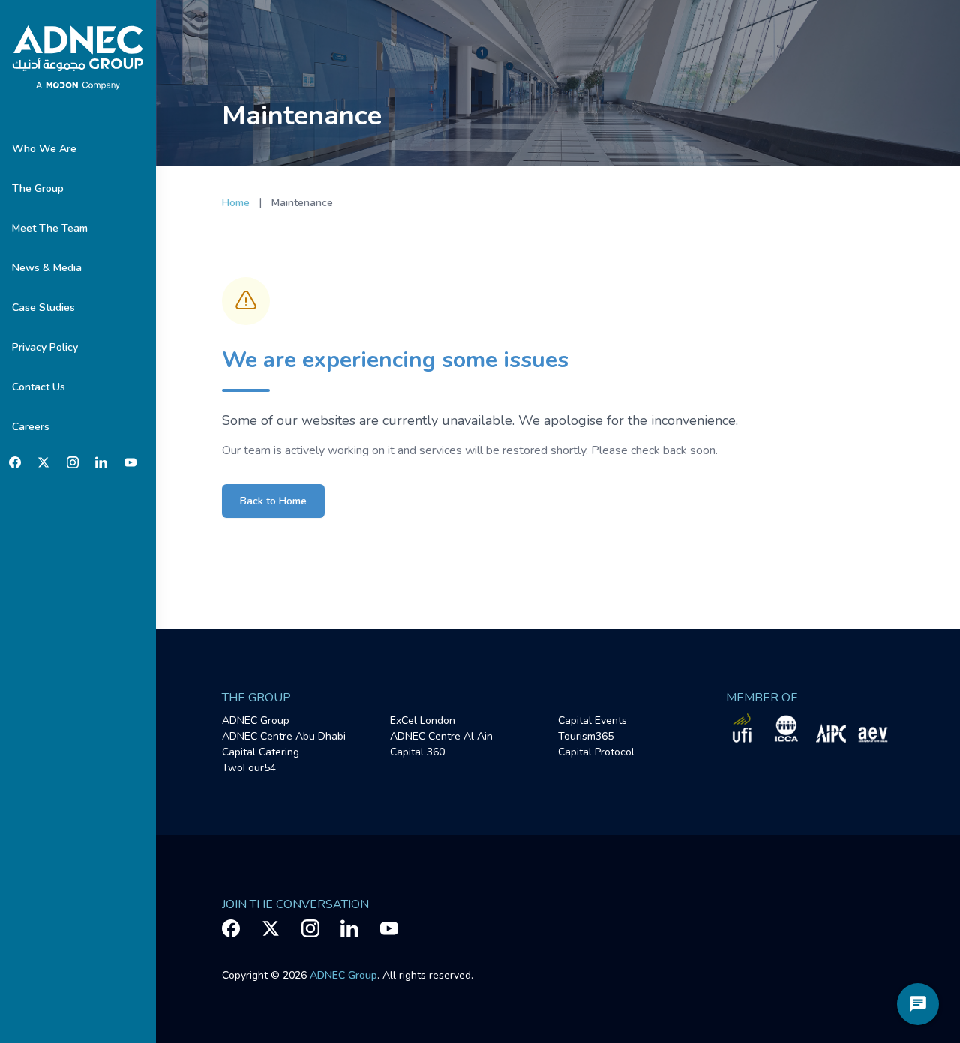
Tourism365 (586, 736)
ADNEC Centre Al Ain (441, 736)
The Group (38, 188)
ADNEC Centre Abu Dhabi (284, 736)
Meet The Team (50, 228)
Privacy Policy (45, 347)
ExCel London (422, 720)
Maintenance (302, 203)
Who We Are (44, 149)
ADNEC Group (256, 720)
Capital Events (592, 720)
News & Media (47, 268)
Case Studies (43, 307)
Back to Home (273, 501)
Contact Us (38, 387)
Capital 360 (417, 752)
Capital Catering (260, 752)
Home (236, 203)
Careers (31, 427)
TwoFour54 (249, 768)
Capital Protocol (596, 752)
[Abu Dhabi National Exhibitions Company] (78, 58)
